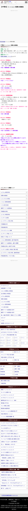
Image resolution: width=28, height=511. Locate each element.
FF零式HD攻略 (2, 41)
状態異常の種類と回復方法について (9, 463)
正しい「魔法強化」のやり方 (8, 444)
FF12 (21, 505)
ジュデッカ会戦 (5, 217)
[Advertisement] (14, 25)
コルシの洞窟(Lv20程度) (7, 291)
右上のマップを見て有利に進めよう (9, 433)
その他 (16, 374)
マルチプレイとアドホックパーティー (10, 477)
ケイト (8, 343)
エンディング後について (7, 233)
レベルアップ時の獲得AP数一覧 (8, 334)
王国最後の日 (4, 224)
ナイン (22, 337)
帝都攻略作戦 (4, 227)
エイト (16, 337)
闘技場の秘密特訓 (5, 408)
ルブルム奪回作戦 (5, 192)
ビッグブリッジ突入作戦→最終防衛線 (10, 252)
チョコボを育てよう (6, 428)
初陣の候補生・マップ (6, 56)
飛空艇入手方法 (5, 403)
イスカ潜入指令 (5, 205)
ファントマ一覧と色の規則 (7, 354)
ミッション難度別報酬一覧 (7, 416)
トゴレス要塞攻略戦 (6, 201)
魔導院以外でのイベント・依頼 (8, 400)
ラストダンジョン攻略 (6, 230)
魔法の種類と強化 (5, 380)
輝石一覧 (16, 360)
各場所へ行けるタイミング (7, 323)
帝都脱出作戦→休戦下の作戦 (8, 246)
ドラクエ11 (19, 507)
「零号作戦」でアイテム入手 (8, 480)
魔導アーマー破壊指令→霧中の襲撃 (9, 243)
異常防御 (2, 374)
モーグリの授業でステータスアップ (9, 452)
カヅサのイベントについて (7, 397)
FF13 (25, 505)
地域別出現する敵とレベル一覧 (8, 475)
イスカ (2, 320)
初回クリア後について (6, 236)
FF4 (9, 505)
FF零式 (3, 505)
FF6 (15, 505)
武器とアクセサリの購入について (9, 431)
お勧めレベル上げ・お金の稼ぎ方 (9, 441)
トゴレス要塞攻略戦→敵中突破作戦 (9, 240)
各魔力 (2, 369)
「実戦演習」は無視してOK (7, 457)
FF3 (6, 505)
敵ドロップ (17, 352)
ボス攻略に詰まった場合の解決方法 (9, 465)
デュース (2, 343)
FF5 (12, 505)
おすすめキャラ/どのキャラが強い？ (10, 332)
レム (15, 345)
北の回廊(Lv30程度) (6, 293)
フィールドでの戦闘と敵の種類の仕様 (10, 439)
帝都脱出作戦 (4, 211)
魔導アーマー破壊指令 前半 (7, 309)
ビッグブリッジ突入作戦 (7, 221)
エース (2, 337)
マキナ (16, 340)
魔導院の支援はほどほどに (7, 455)
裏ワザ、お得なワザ (6, 488)
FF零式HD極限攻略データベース (10, 495)
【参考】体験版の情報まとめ (8, 472)
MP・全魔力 (17, 366)
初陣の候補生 (4, 195)
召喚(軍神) (3, 383)
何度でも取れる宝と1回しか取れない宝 (10, 436)
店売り (2, 352)
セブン (2, 345)
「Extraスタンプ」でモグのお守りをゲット (11, 483)
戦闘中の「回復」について (7, 460)
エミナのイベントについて (7, 395)
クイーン (9, 345)
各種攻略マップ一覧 (6, 288)
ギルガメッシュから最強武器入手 (9, 411)
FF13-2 (2, 507)
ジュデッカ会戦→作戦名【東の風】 (9, 249)
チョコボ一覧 (3, 360)
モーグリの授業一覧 (6, 392)
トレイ (8, 337)
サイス (22, 343)
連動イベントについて (6, 389)
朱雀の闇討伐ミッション (7, 413)
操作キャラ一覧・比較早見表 (8, 329)
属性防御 (16, 371)
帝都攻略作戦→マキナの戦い (8, 255)
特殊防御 (2, 371)
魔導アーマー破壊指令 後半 (7, 312)
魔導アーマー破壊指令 (6, 208)
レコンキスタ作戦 (5, 198)
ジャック (2, 340)
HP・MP (2, 366)
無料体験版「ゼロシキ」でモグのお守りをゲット (13, 485)
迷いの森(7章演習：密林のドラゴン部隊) (11, 315)
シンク (16, 343)
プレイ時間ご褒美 (5, 405)
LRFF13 (7, 507)
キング (8, 340)
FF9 (18, 505)
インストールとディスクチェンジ (9, 422)
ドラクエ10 (13, 507)
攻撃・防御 (17, 369)
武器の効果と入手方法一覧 (7, 357)
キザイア (3, 317)
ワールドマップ (5, 285)
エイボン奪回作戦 (5, 214)
